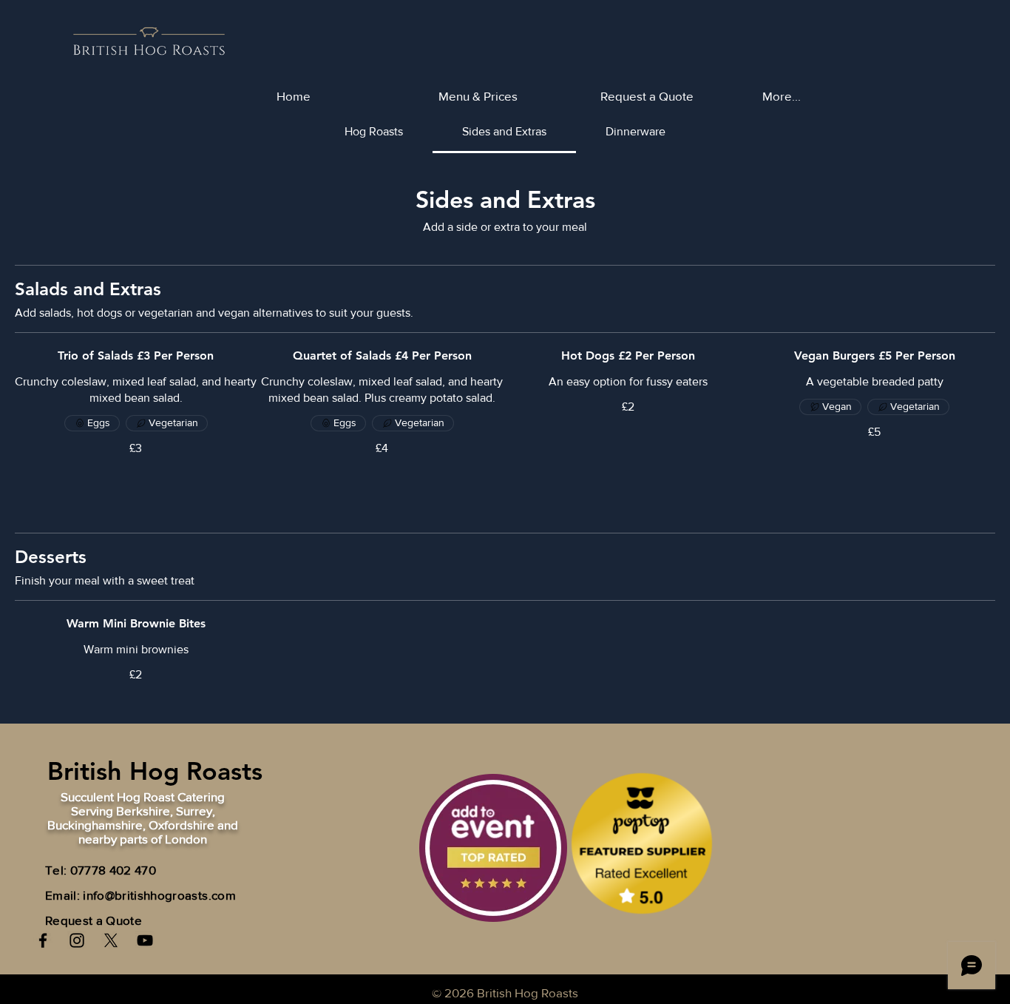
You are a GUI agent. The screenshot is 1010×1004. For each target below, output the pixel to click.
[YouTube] (145, 940)
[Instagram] (77, 940)
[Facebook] (42, 940)
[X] (111, 940)
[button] (831, 95)
